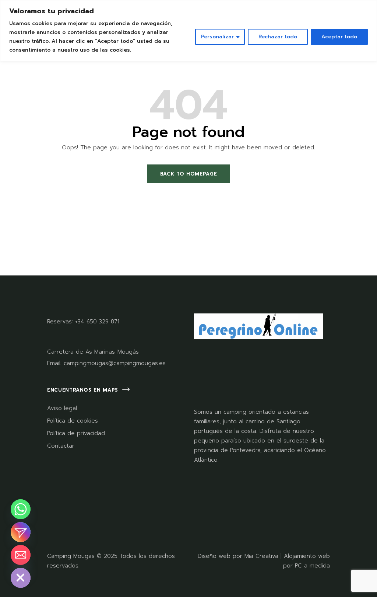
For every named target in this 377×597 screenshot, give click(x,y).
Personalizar (217, 37)
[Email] (21, 555)
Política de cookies (72, 421)
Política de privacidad (76, 433)
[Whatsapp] (21, 509)
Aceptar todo (339, 37)
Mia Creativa (261, 556)
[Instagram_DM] (21, 532)
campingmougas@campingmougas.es (115, 363)
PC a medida (312, 566)
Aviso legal (62, 408)
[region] (188, 30)
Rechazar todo (277, 37)
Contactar (60, 446)
